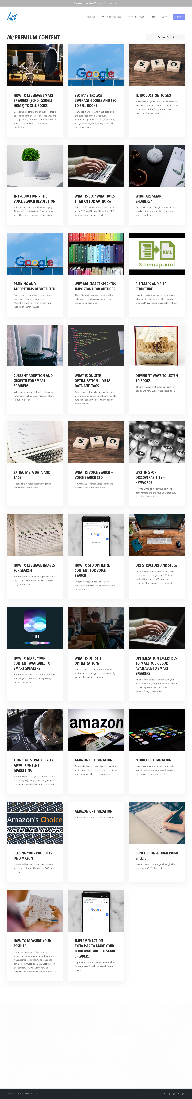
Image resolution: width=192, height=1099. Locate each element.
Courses (90, 17)
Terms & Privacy (25, 1094)
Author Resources (111, 17)
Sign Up (179, 17)
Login (164, 17)
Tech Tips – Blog (136, 17)
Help (153, 17)
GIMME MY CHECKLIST (96, 1061)
